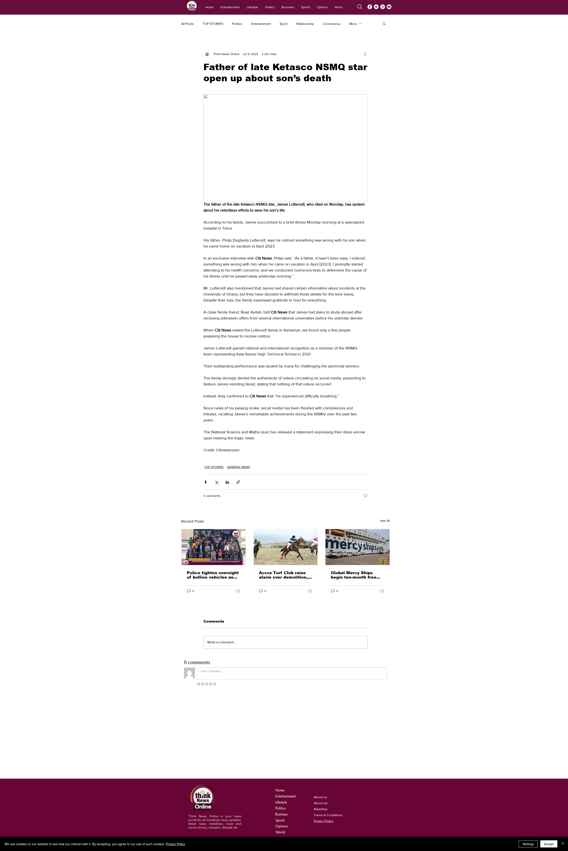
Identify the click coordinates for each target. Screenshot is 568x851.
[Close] (562, 843)
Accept (549, 844)
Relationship (305, 24)
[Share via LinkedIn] (227, 482)
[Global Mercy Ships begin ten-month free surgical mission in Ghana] (357, 547)
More (353, 24)
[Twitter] (376, 6)
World (280, 832)
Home (279, 790)
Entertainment (261, 24)
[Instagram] (382, 6)
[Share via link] (238, 482)
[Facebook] (369, 6)
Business (281, 814)
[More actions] (365, 54)
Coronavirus (331, 24)
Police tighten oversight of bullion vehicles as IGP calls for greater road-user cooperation (213, 575)
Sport (284, 24)
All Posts (187, 24)
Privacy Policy (175, 844)
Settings (528, 844)
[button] (384, 23)
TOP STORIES (213, 24)
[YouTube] (389, 6)
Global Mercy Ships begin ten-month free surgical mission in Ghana (353, 575)
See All (385, 520)
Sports (280, 820)
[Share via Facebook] (205, 482)
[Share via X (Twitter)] (216, 482)
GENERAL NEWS (238, 467)
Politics (237, 24)
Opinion (281, 826)
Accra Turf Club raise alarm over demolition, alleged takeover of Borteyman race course (284, 575)
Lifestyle (281, 802)
